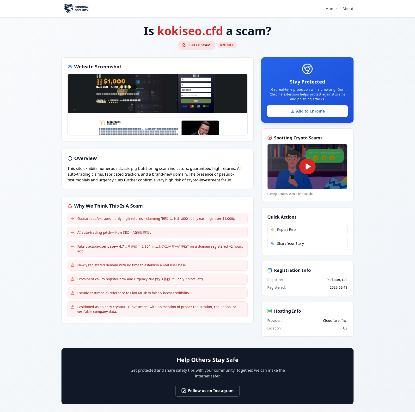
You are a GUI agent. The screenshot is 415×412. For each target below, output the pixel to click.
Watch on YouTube (301, 194)
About (348, 8)
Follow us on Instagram (211, 390)
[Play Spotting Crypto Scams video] (307, 166)
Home (331, 8)
